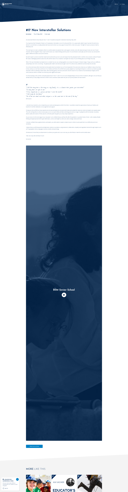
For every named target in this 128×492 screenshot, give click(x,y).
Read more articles (34, 446)
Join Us (116, 4)
